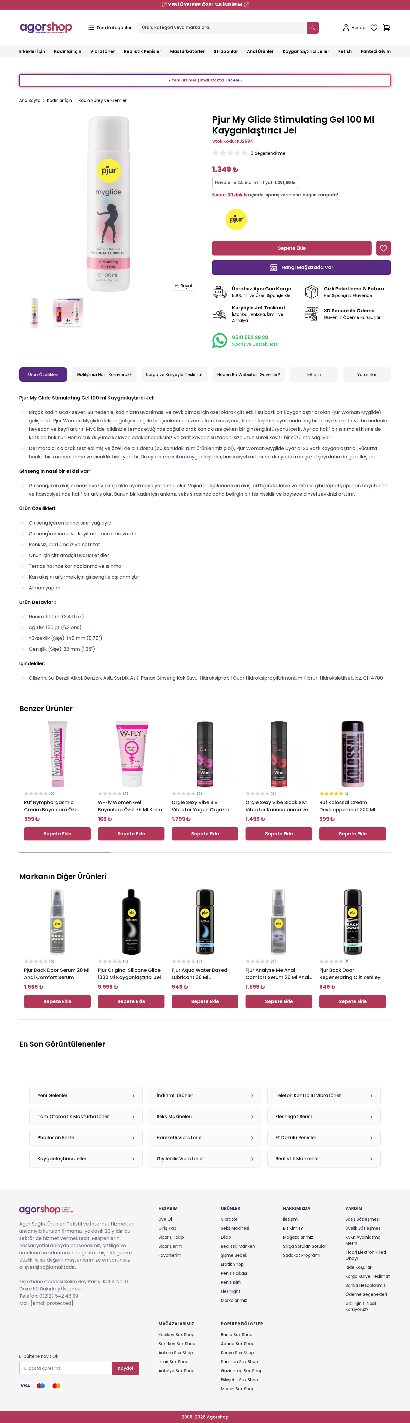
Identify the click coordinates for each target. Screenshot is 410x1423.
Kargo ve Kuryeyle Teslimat (174, 375)
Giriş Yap (167, 1228)
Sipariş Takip (171, 1237)
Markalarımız (234, 1300)
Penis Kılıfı (231, 1282)
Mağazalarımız (298, 1237)
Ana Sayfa (30, 100)
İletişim (313, 375)
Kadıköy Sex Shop (176, 1335)
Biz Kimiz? (293, 1228)
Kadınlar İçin (59, 100)
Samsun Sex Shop (239, 1362)
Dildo (226, 1237)
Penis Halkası (234, 1273)
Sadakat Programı (301, 1255)
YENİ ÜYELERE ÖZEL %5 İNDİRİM (205, 4)
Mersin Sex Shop (238, 1389)
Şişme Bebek (234, 1255)
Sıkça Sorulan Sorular (304, 1246)
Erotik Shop (232, 1264)
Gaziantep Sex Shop (242, 1371)
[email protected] (52, 1303)
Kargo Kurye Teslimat (367, 1276)
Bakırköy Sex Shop (176, 1344)
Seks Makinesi (235, 1228)
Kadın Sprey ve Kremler (103, 100)
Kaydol (125, 1368)
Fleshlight (230, 1291)
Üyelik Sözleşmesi (363, 1228)
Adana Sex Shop (238, 1344)
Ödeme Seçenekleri (366, 1294)
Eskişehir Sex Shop (239, 1380)
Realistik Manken (238, 1246)
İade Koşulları (358, 1267)
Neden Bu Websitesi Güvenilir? (248, 375)
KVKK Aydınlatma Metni (363, 1240)
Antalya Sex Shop (176, 1371)
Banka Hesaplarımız (365, 1285)
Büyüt (187, 286)
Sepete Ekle (57, 833)
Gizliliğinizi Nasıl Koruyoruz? (104, 375)
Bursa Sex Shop (236, 1335)
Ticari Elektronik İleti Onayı (365, 1255)
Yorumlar (366, 375)
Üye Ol (165, 1219)
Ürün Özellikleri (43, 375)
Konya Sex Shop (237, 1353)
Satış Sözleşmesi (362, 1219)
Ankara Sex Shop (175, 1353)
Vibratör (229, 1219)
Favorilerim (169, 1255)
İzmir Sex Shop (173, 1362)
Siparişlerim (170, 1246)
